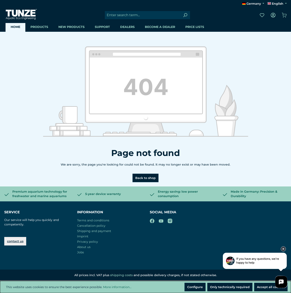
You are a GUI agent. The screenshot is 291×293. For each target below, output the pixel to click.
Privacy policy (87, 242)
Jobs (80, 252)
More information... (117, 287)
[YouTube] (161, 220)
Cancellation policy (91, 226)
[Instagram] (170, 220)
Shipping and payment (94, 231)
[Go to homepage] (21, 14)
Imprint (82, 236)
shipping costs (121, 275)
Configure (195, 287)
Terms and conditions (93, 220)
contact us (15, 241)
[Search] (185, 15)
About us (84, 247)
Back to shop (145, 178)
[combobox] (142, 15)
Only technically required (230, 287)
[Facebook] (152, 220)
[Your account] (273, 15)
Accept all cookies (271, 287)
